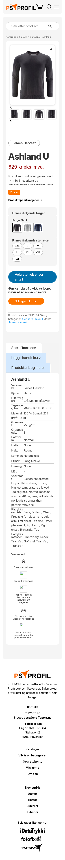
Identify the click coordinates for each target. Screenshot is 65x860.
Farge (16, 220)
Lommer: (17, 455)
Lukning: (16, 466)
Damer (32, 793)
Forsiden (11, 37)
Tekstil (23, 37)
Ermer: (15, 460)
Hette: (15, 445)
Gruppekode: (17, 431)
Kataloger (32, 749)
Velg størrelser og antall (29, 277)
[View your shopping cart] (39, 7)
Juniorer (32, 806)
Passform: (16, 438)
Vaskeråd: (17, 477)
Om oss (32, 774)
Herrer (32, 800)
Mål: (14, 471)
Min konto (32, 767)
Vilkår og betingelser (32, 755)
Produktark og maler (28, 367)
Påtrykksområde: (17, 511)
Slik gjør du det (26, 301)
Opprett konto (32, 761)
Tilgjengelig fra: (17, 407)
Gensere (34, 37)
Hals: (14, 450)
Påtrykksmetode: (17, 535)
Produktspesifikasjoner (23, 200)
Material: (16, 413)
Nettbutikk (32, 787)
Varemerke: (16, 387)
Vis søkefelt (49, 7)
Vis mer (14, 192)
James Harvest (17, 322)
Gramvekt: (17, 424)
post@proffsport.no (37, 717)
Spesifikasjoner (23, 348)
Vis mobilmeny (56, 7)
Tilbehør (32, 812)
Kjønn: (15, 393)
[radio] (17, 227)
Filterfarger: (17, 399)
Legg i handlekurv (26, 358)
